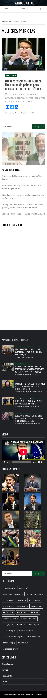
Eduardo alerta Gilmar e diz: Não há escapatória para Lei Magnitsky (23, 196)
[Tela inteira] (42, 462)
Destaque (21, 600)
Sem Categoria (38, 347)
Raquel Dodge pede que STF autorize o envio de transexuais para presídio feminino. (30, 386)
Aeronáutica (9, 588)
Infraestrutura (10, 618)
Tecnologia (9, 643)
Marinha (21, 625)
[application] (23, 452)
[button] (23, 148)
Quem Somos (7, 664)
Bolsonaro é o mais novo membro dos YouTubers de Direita (29, 402)
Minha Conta (7, 676)
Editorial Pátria (13, 113)
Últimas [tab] (15, 340)
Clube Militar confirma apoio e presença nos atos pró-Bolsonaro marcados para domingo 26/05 (29, 369)
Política (18, 347)
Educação (8, 606)
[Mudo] (39, 462)
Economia (34, 600)
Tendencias (23, 643)
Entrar (4, 681)
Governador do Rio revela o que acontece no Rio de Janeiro (22, 177)
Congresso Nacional (13, 594)
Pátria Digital (23, 3)
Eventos (21, 612)
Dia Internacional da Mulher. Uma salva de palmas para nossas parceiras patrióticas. (23, 84)
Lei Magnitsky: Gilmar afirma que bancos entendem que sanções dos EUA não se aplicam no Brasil (22, 206)
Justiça (8, 625)
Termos (5, 670)
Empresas (22, 606)
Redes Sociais (11, 75)
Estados (8, 612)
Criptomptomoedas (34, 594)
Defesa (17, 364)
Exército (34, 612)
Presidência (27, 347)
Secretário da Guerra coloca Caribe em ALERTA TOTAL (23, 214)
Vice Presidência (10, 649)
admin (19, 357)
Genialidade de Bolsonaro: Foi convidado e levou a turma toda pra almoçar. (28, 352)
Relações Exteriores (13, 637)
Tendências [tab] (24, 340)
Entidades (36, 606)
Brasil (17, 381)
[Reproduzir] (5, 462)
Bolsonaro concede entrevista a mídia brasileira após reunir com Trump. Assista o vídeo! (29, 418)
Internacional (26, 413)
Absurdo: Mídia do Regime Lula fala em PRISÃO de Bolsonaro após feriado (22, 187)
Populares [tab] (6, 340)
